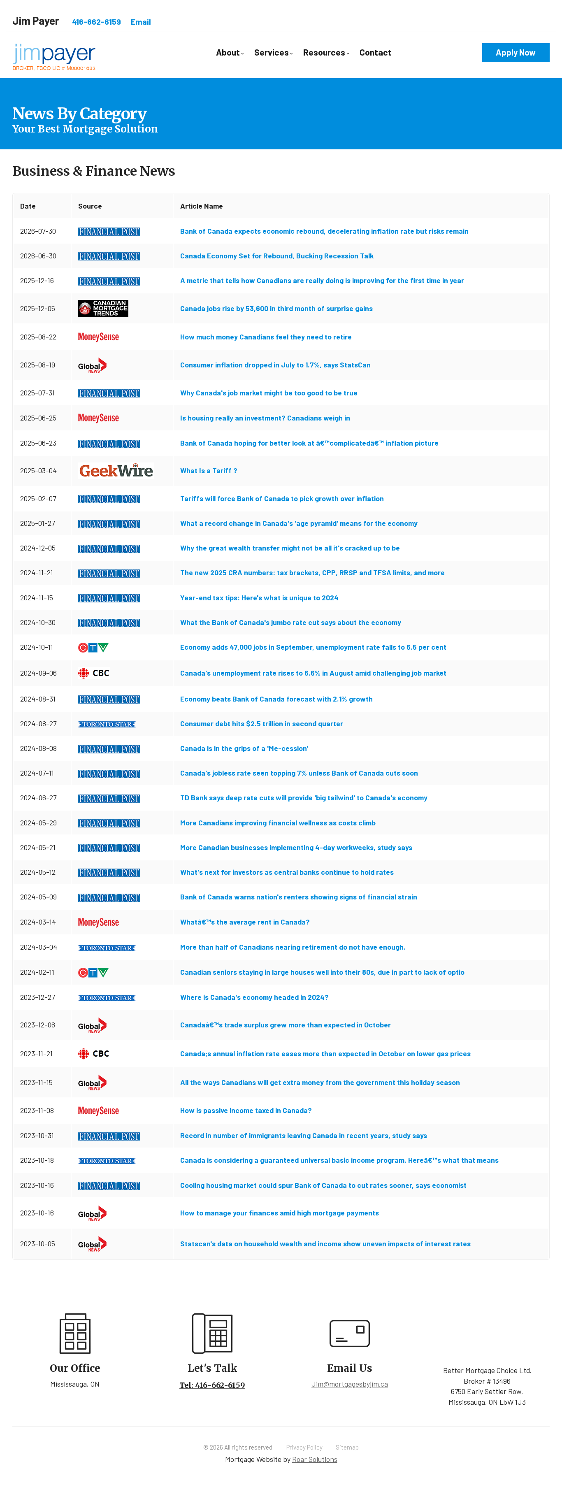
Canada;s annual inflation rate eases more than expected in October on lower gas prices (325, 1053)
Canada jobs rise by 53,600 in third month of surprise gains (276, 308)
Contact (376, 52)
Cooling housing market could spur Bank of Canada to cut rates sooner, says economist (323, 1185)
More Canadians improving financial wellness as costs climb (278, 822)
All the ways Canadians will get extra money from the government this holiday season (320, 1082)
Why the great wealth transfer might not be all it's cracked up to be (290, 547)
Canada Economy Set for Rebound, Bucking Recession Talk (277, 255)
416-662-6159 (96, 21)
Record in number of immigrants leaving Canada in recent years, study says (303, 1135)
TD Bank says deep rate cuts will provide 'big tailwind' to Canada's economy (303, 797)
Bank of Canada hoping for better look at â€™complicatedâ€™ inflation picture (309, 442)
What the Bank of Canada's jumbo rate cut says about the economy (290, 622)
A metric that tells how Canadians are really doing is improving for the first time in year (322, 280)
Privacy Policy (304, 1447)
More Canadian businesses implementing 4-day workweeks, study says (296, 847)
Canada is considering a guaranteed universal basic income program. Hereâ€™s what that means (339, 1159)
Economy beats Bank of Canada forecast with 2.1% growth (276, 698)
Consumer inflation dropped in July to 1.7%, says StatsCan (275, 364)
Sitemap (347, 1447)
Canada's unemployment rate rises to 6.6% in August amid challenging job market (313, 672)
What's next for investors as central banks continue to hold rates (287, 871)
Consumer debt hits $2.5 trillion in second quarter (261, 723)
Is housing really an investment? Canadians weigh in (265, 417)
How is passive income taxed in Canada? (246, 1110)
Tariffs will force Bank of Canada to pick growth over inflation (282, 498)
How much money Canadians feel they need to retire (266, 336)
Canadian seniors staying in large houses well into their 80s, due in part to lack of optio (322, 971)
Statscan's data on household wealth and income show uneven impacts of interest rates (325, 1243)
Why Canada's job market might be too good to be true (269, 392)
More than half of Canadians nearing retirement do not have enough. (293, 946)
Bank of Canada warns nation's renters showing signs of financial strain (298, 896)
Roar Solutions (314, 1459)
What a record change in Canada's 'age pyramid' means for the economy (299, 522)
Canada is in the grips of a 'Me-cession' (244, 748)
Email (141, 21)
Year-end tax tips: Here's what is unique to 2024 (259, 597)
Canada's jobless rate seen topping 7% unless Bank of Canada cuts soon (299, 772)
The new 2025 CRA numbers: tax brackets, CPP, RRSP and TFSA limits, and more (312, 572)
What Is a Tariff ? (208, 470)
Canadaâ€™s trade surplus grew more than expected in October (285, 1024)
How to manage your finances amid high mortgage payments (279, 1212)
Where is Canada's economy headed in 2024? (254, 996)
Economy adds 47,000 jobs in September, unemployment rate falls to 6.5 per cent (313, 646)
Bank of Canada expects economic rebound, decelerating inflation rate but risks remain (324, 230)
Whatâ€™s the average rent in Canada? (245, 921)
